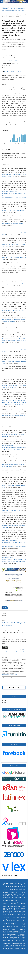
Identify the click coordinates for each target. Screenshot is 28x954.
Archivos (7, 7)
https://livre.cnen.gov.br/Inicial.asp (10, 875)
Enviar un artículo (14, 687)
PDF (5, 607)
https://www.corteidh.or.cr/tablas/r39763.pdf (11, 510)
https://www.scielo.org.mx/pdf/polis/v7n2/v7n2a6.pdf (13, 415)
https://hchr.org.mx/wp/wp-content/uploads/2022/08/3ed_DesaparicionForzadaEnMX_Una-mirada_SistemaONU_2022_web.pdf (14, 447)
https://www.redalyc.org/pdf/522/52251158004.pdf (12, 310)
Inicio (3, 7)
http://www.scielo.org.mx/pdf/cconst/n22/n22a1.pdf (13, 210)
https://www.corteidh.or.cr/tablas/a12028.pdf (11, 425)
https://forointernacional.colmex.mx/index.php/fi (12, 223)
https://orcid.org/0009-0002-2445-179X (10, 61)
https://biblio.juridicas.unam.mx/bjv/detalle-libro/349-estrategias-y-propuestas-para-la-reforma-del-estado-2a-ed (14, 340)
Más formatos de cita (8, 677)
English (4, 700)
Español (4, 702)
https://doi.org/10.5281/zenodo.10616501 (12, 71)
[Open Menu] (1, 1)
